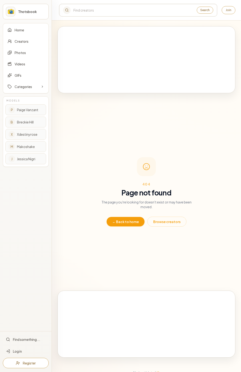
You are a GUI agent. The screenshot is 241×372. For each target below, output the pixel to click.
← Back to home (125, 222)
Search (205, 10)
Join (228, 10)
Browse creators (167, 222)
